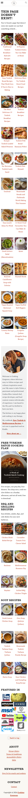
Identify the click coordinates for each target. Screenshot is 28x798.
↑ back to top (14, 738)
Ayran (21, 251)
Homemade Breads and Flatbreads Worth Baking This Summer (21, 197)
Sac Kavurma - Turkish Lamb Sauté (7, 169)
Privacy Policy (14, 751)
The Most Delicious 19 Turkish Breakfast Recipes (7, 115)
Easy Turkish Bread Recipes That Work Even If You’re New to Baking (7, 84)
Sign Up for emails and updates (14, 773)
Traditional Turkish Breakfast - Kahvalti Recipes (7, 53)
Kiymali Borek (20, 276)
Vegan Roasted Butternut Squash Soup (7, 308)
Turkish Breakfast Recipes (20, 112)
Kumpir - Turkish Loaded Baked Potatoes (7, 144)
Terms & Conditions (14, 754)
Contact (14, 787)
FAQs (14, 760)
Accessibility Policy (14, 757)
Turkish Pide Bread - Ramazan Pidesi (21, 144)
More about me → (14, 433)
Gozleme (7, 191)
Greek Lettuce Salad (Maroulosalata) (7, 254)
